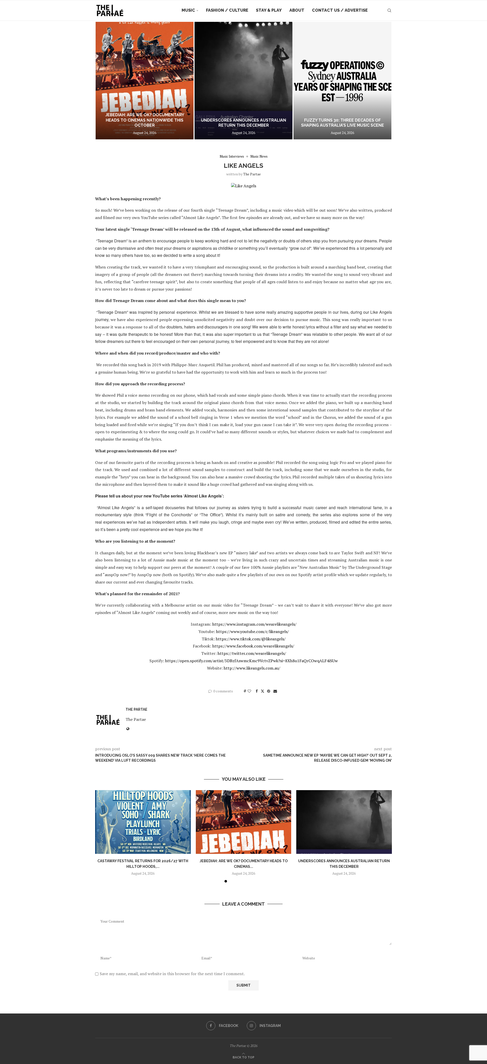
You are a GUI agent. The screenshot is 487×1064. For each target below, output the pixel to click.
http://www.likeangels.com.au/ (252, 668)
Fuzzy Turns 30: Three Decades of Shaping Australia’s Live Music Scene (243, 123)
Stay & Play (269, 10)
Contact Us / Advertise (340, 10)
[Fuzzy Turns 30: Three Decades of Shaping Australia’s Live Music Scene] (243, 80)
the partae (252, 174)
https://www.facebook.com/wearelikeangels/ (253, 646)
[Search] (389, 10)
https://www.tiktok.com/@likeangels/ (251, 639)
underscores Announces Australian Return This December (144, 123)
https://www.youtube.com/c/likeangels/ (252, 631)
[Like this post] (249, 691)
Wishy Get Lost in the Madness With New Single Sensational (342, 123)
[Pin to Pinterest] (268, 691)
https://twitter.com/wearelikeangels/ (252, 653)
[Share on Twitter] (262, 691)
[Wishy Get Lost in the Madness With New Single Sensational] (342, 80)
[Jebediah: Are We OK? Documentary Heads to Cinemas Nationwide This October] (243, 822)
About (296, 10)
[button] (104, 80)
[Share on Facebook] (256, 691)
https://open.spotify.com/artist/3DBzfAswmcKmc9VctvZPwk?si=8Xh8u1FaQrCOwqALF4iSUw (251, 660)
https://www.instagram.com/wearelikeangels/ (254, 624)
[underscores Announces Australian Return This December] (145, 80)
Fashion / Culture (227, 10)
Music (188, 10)
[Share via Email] (275, 691)
